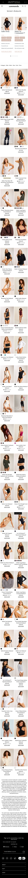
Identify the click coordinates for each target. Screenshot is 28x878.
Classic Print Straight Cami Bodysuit (21, 504)
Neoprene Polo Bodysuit (21, 148)
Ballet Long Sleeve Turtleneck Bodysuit (21, 210)
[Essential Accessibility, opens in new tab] (22, 858)
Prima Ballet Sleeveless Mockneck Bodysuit (21, 622)
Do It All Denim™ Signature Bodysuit (7, 680)
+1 (8, 87)
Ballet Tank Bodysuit (7, 621)
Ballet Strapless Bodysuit (7, 651)
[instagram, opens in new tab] (3, 858)
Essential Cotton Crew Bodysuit (7, 711)
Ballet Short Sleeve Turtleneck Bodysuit (21, 475)
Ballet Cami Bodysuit (21, 651)
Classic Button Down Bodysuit (7, 240)
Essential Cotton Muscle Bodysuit (21, 770)
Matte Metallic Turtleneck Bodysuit (7, 445)
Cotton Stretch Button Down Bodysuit (21, 357)
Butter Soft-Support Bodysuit (7, 533)
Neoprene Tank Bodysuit (7, 298)
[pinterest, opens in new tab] (7, 858)
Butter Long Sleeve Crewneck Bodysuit (21, 592)
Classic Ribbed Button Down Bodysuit (20, 711)
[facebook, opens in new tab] (11, 858)
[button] (3, 2)
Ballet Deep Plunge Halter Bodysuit (7, 119)
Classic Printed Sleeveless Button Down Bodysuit (7, 328)
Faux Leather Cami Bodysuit (21, 445)
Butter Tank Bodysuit (7, 90)
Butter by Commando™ (20, 32)
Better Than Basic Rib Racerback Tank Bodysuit (7, 181)
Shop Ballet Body (6, 51)
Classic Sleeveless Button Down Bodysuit (7, 210)
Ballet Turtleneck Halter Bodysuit (21, 328)
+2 (22, 146)
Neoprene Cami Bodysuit (7, 357)
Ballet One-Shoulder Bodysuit (21, 90)
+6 (22, 208)
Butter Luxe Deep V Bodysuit (7, 387)
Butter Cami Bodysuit (7, 504)
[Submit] (23, 851)
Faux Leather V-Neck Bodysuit (7, 741)
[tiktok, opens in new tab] (15, 858)
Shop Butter (18, 51)
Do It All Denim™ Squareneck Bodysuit (21, 533)
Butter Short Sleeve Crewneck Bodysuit (7, 269)
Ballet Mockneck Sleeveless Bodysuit (21, 119)
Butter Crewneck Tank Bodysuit (21, 178)
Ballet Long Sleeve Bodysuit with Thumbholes (21, 563)
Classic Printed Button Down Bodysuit (7, 592)
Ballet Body (5, 31)
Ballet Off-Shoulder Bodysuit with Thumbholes (7, 475)
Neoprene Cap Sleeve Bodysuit (20, 240)
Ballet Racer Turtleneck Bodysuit (21, 741)
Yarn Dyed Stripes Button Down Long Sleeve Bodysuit (21, 681)
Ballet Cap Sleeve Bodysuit (21, 386)
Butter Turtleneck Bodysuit (21, 269)
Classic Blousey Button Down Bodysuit (7, 770)
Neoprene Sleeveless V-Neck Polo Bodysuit (7, 416)
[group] (14, 2)
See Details (17, 2)
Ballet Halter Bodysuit (21, 298)
